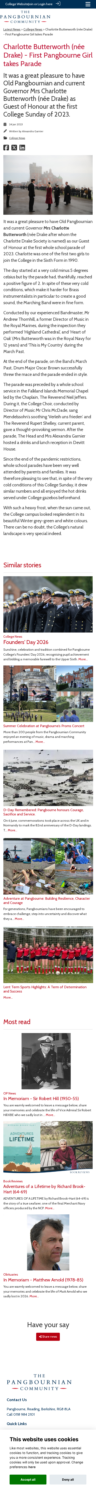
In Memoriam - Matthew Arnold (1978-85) (43, 1280)
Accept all (28, 1479)
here (32, 1467)
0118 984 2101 (24, 1414)
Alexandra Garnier (32, 131)
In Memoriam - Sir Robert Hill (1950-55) (41, 1098)
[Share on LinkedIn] (22, 149)
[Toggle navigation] (88, 4)
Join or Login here (40, 4)
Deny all (68, 1479)
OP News (9, 1093)
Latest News (12, 29)
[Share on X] (14, 149)
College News (32, 29)
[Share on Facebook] (6, 149)
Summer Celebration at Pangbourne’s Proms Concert (43, 726)
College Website (16, 4)
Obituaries (10, 1274)
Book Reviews (13, 1181)
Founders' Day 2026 (25, 642)
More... (83, 659)
